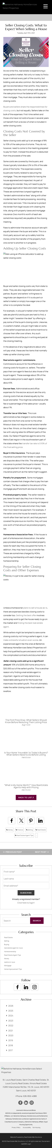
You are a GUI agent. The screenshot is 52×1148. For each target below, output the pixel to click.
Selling (30, 830)
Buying (6, 944)
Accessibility (27, 1127)
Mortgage (7, 965)
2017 (10, 1050)
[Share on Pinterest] (30, 820)
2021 (10, 1030)
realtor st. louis (9, 962)
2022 (10, 1025)
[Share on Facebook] (11, 820)
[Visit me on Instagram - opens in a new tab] (34, 987)
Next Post (41, 852)
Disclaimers (45, 1141)
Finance (20, 830)
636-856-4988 (30, 1096)
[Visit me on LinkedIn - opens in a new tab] (26, 987)
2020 (10, 1035)
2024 (10, 1015)
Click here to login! (26, 902)
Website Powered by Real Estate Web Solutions (26, 1137)
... (36, 835)
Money (10, 830)
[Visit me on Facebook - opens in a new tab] (17, 987)
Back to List (25, 797)
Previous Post (13, 852)
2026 (10, 1005)
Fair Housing (36, 1127)
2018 (10, 1045)
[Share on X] (21, 820)
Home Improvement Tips (13, 969)
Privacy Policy (16, 1127)
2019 (10, 1040)
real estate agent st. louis (13, 948)
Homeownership (10, 951)
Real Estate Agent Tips (24, 835)
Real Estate (41, 830)
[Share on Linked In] (40, 820)
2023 (10, 1020)
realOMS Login (26, 1144)
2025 (10, 1010)
